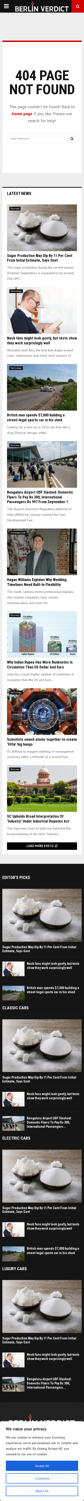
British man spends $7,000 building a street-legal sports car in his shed (36, 417)
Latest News (19, 193)
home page (22, 113)
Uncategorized (17, 532)
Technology (16, 291)
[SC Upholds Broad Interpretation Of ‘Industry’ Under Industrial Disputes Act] (42, 788)
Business (14, 208)
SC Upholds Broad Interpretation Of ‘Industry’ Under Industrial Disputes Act (38, 818)
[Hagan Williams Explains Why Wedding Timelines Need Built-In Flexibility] (42, 552)
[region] (42, 1461)
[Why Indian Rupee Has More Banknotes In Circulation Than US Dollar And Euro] (42, 634)
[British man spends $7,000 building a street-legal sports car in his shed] (42, 387)
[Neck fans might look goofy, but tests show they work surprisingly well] (42, 310)
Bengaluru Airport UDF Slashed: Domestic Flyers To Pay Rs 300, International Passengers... (49, 1122)
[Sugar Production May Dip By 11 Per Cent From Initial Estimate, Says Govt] (42, 227)
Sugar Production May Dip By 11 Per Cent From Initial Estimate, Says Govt (39, 258)
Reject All (42, 1491)
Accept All (42, 1466)
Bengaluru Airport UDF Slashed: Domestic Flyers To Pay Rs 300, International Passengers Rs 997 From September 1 (40, 497)
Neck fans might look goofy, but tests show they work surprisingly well (42, 340)
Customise (42, 1478)
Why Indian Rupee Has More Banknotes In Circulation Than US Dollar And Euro (40, 664)
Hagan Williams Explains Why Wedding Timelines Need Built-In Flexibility (36, 582)
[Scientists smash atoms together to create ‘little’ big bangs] (42, 711)
